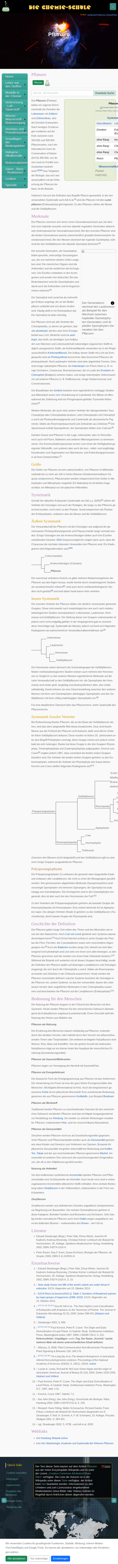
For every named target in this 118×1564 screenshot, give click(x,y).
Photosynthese (59, 357)
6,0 (39, 1327)
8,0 (39, 1356)
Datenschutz (13, 1485)
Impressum (12, 1479)
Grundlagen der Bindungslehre (15, 142)
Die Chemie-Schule (60, 6)
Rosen (85, 1223)
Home (9, 76)
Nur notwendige (39, 1558)
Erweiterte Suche (104, 93)
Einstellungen (60, 1558)
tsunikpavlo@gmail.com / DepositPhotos (102, 15)
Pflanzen (38, 82)
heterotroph (78, 366)
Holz (64, 1122)
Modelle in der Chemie (13, 94)
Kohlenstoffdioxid (57, 353)
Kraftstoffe (82, 1096)
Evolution (106, 370)
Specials (11, 185)
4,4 (52, 1305)
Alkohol (104, 1153)
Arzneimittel (75, 1175)
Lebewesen (37, 113)
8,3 (49, 1356)
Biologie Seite (14, 1501)
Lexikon (10, 178)
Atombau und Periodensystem (16, 130)
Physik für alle (14, 1507)
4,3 (49, 1305)
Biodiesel (108, 1096)
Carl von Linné (73, 934)
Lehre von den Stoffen (13, 84)
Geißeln (58, 390)
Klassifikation (104, 123)
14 (112, 991)
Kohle (45, 1092)
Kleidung (58, 1118)
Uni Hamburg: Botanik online (52, 1438)
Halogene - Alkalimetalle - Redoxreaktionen (16, 157)
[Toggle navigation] (113, 6)
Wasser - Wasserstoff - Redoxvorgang (15, 119)
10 (92, 765)
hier (44, 1484)
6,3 (49, 1327)
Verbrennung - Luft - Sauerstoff (14, 106)
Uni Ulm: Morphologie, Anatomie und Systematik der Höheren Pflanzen (75, 1443)
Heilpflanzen (51, 1188)
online (92, 1363)
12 (53, 938)
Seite (65, 1480)
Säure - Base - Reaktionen (14, 170)
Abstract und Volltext (47, 1376)
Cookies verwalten (16, 1473)
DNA (59, 540)
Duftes (83, 1218)
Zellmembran (43, 118)
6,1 (42, 1327)
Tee (33, 1153)
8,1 (42, 1356)
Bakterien (63, 947)
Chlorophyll (37, 375)
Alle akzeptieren (16, 1558)
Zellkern (53, 113)
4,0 (39, 1305)
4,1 (42, 1305)
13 (112, 955)
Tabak (40, 1153)
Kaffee (108, 1149)
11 (94, 896)
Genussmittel (98, 1140)
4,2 (46, 1305)
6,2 (46, 1327)
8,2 (46, 1356)
